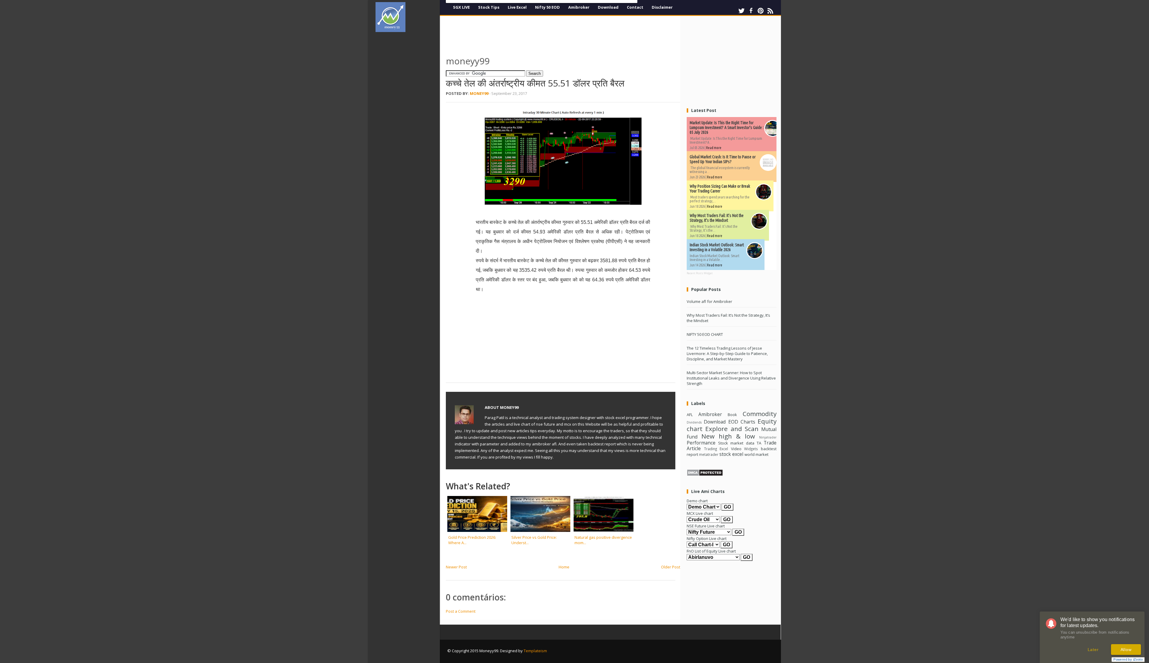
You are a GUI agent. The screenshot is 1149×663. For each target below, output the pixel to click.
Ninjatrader (767, 437)
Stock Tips (488, 7)
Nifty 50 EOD (547, 7)
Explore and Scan (732, 428)
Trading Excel (716, 448)
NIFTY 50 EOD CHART (705, 334)
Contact (635, 7)
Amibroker (578, 7)
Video (736, 448)
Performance (701, 442)
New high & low (728, 436)
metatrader (708, 454)
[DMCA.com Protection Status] (705, 474)
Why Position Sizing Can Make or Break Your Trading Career (720, 188)
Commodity (759, 413)
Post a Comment (460, 611)
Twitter (741, 11)
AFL (690, 414)
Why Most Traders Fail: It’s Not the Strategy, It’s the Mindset (717, 218)
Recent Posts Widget (700, 273)
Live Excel (517, 7)
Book (732, 414)
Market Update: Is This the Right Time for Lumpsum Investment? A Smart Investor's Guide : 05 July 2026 (727, 127)
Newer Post (456, 567)
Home (564, 567)
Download (608, 7)
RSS (770, 11)
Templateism (535, 650)
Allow (1126, 649)
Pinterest (760, 11)
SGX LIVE (461, 7)
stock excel (731, 454)
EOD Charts (741, 421)
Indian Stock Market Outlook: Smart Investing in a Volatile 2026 (717, 247)
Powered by (1128, 659)
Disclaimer (662, 7)
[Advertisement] (410, 127)
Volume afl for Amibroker (709, 301)
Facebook (751, 11)
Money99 (479, 93)
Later (1093, 649)
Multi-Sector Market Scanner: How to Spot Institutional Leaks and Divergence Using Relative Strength (731, 378)
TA (759, 443)
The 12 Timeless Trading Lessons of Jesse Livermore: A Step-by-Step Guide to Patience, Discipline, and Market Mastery (727, 353)
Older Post (670, 567)
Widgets (751, 448)
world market (756, 454)
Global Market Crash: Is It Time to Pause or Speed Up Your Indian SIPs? (723, 159)
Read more (713, 148)
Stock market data (736, 443)
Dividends (694, 422)
